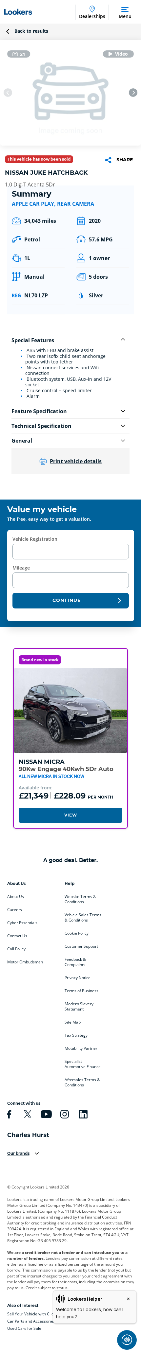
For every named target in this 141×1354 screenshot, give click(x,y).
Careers (14, 909)
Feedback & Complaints (75, 962)
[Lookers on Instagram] (64, 1114)
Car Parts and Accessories (31, 1321)
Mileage (21, 568)
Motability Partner (81, 1048)
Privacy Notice (78, 977)
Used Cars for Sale (24, 1328)
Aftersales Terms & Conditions (82, 1082)
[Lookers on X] (26, 1114)
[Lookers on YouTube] (45, 1114)
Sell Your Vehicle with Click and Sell (39, 1314)
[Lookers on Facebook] (8, 1114)
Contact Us (17, 936)
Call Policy (16, 949)
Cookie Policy (77, 933)
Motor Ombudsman (25, 962)
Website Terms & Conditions (80, 899)
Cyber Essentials (22, 922)
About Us (15, 896)
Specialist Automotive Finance (83, 1064)
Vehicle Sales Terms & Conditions (83, 917)
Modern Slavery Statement (79, 1006)
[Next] (133, 92)
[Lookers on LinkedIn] (82, 1114)
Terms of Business (81, 991)
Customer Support (81, 946)
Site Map (73, 1022)
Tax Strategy (76, 1035)
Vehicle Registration (34, 539)
